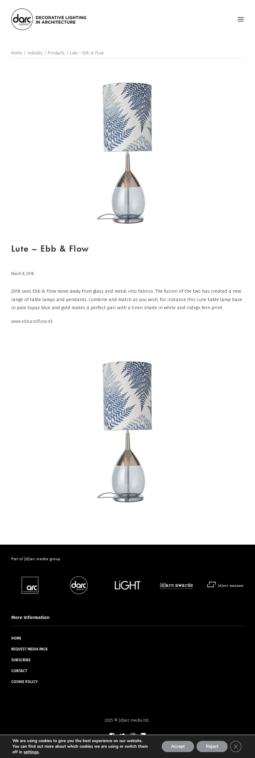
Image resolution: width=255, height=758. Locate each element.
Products (56, 53)
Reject (212, 746)
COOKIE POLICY (24, 682)
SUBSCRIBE (20, 660)
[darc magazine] (48, 19)
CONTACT (19, 671)
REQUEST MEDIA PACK (29, 649)
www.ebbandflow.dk (32, 321)
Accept (178, 746)
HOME (16, 638)
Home (16, 53)
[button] (240, 19)
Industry (35, 53)
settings (31, 752)
